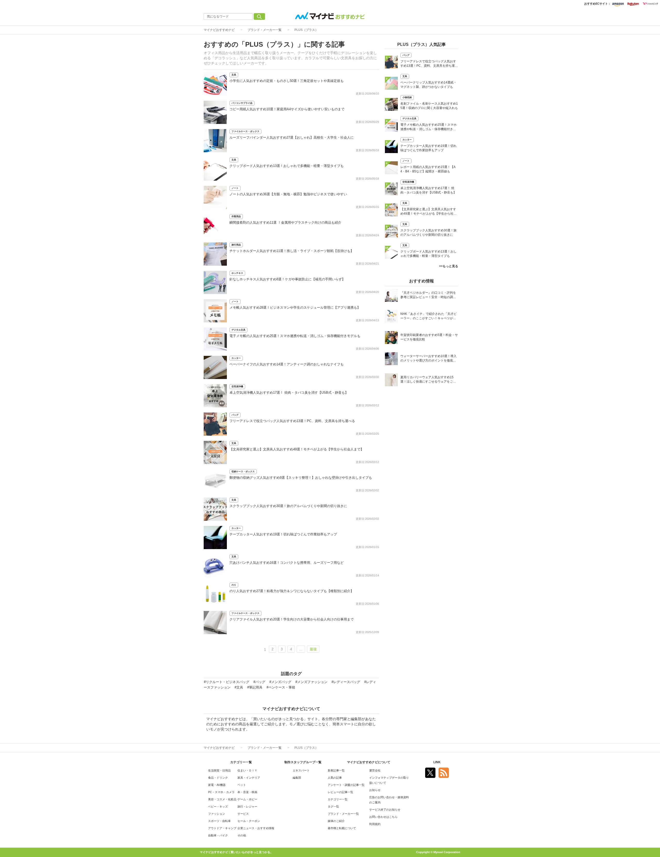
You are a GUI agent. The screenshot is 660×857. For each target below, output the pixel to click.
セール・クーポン (248, 820)
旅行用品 (236, 244)
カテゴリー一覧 (338, 799)
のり (234, 585)
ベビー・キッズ (218, 806)
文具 (234, 74)
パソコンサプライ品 (242, 103)
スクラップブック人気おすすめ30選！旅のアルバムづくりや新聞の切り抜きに (288, 506)
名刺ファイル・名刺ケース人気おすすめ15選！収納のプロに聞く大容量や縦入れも (429, 106)
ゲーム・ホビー (247, 799)
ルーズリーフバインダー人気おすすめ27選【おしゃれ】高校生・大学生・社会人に (291, 137)
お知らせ (375, 790)
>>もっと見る (448, 266)
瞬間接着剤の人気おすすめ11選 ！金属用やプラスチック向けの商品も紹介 (285, 222)
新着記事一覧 (336, 770)
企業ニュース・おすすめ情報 (255, 828)
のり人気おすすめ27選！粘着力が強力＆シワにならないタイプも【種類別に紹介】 (291, 591)
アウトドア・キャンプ (222, 828)
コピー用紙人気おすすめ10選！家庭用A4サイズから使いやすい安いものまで (286, 109)
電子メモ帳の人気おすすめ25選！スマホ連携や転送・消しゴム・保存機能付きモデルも (294, 336)
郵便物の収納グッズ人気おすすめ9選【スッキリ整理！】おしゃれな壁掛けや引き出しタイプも (300, 478)
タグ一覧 (333, 806)
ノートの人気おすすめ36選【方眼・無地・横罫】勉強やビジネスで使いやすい (288, 194)
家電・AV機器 (217, 784)
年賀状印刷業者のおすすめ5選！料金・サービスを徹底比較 (429, 337)
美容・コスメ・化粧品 (222, 799)
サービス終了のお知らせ (384, 809)
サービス (243, 813)
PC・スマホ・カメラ (221, 792)
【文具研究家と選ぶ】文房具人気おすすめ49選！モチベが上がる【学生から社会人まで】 (296, 449)
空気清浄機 (237, 386)
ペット (241, 784)
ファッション (216, 813)
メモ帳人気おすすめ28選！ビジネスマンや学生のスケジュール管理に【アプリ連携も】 (294, 307)
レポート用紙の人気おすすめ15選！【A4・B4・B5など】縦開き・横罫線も (428, 169)
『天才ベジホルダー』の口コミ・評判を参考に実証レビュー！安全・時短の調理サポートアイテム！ (428, 295)
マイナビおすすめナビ (219, 30)
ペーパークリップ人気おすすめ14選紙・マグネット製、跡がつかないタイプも (428, 85)
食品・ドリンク (218, 777)
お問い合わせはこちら (383, 816)
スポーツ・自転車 (219, 820)
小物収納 (407, 97)
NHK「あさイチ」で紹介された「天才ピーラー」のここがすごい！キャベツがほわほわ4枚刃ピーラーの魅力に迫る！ (428, 316)
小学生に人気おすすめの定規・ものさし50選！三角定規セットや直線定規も (286, 81)
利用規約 (375, 824)
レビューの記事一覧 (340, 792)
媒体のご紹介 (336, 820)
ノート (235, 188)
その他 (241, 835)
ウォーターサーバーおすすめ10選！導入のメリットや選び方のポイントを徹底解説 (428, 358)
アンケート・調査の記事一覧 (346, 784)
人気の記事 (335, 777)
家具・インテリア (248, 777)
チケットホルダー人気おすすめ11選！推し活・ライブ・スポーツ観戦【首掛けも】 (291, 251)
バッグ (235, 415)
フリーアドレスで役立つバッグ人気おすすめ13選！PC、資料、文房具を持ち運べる (292, 421)
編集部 (297, 777)
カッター (236, 358)
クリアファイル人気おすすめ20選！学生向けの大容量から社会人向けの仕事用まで (291, 619)
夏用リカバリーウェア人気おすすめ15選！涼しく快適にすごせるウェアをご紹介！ (428, 379)
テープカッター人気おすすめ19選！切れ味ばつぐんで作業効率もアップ (283, 534)
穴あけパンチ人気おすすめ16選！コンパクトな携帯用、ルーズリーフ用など (286, 563)
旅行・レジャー (247, 806)
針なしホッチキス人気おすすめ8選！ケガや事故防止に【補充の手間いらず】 (287, 279)
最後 (313, 649)
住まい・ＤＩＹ (247, 770)
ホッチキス (237, 273)
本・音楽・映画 (247, 792)
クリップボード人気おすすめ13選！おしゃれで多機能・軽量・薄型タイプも (286, 166)
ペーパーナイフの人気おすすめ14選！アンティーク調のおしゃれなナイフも (286, 364)
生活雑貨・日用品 (219, 770)
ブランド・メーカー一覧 (265, 30)
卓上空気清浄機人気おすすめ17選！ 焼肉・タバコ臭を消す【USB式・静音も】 (288, 392)
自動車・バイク (218, 835)
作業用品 (236, 216)
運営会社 (375, 770)
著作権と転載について (342, 828)
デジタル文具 (238, 330)
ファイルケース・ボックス (245, 131)
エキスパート (301, 770)
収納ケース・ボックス (243, 471)
